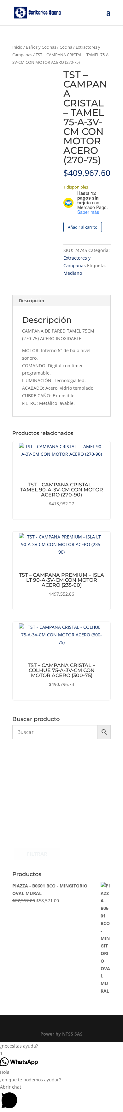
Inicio (17, 47)
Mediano (72, 273)
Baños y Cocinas (41, 47)
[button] (61, 1046)
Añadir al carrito (82, 227)
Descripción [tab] (31, 301)
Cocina (66, 47)
